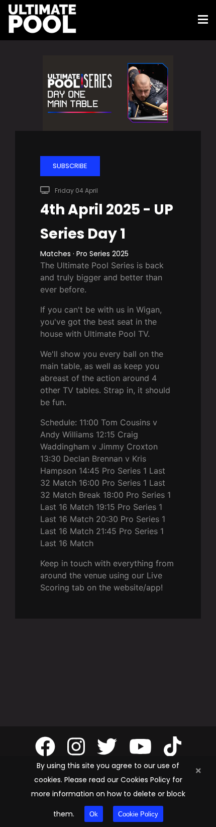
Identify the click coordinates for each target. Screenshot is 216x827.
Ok (93, 814)
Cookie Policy (138, 814)
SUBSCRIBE (70, 166)
